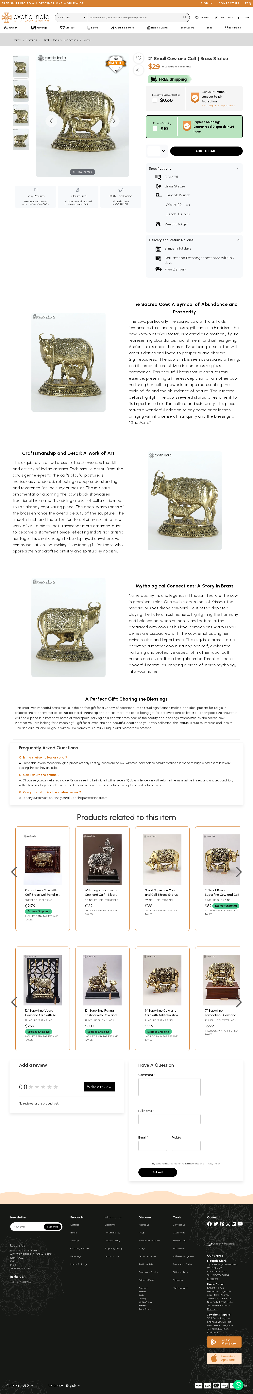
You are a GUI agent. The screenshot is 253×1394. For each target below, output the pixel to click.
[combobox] (134, 17)
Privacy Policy (212, 1163)
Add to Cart (206, 151)
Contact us (229, 3)
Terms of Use (192, 1163)
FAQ (248, 3)
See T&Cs (43, 204)
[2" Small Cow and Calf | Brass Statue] (21, 67)
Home (17, 40)
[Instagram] (228, 1224)
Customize (179, 1232)
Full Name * (146, 1111)
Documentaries (147, 1256)
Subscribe (52, 1226)
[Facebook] (209, 1224)
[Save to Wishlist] (138, 59)
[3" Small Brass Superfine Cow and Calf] (222, 884)
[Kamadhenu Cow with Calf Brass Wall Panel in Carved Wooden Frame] (43, 884)
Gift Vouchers (180, 1272)
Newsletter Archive (149, 1240)
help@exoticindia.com (93, 798)
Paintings (75, 1256)
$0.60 (166, 100)
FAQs (141, 1232)
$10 (164, 128)
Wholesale (178, 1248)
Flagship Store (217, 1260)
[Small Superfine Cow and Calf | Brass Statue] (162, 884)
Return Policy (152, 785)
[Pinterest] (222, 1224)
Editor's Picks (146, 1280)
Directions (212, 1278)
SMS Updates (180, 1287)
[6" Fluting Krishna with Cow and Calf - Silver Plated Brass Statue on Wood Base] (102, 884)
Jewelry (74, 1240)
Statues (31, 40)
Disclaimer (110, 1224)
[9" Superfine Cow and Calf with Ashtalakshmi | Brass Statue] (162, 1004)
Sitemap (178, 1280)
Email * (143, 1137)
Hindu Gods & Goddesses (60, 40)
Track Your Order (182, 1264)
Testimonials (146, 1264)
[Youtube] (240, 1224)
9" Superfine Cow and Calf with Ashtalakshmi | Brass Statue (162, 1015)
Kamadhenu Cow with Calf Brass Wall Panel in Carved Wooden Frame (42, 894)
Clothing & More (79, 1248)
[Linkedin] (234, 1224)
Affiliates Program (183, 1256)
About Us (144, 1224)
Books (73, 1232)
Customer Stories (148, 1272)
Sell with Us (179, 1240)
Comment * (146, 1075)
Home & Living (78, 1264)
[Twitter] (215, 1224)
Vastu (87, 40)
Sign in (207, 3)
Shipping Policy (113, 1248)
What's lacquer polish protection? (218, 105)
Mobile (176, 1137)
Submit (157, 1172)
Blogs (142, 1248)
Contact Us (179, 1224)
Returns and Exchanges (184, 258)
